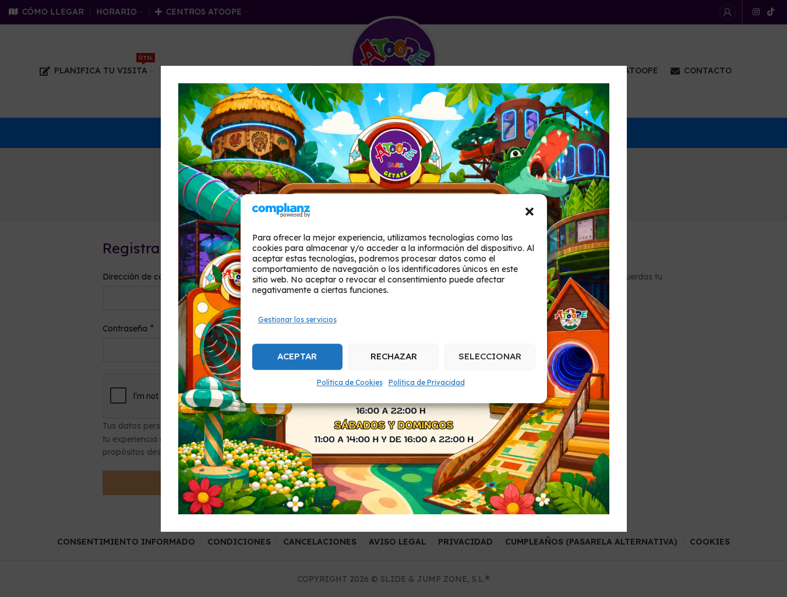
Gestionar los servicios (297, 319)
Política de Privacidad (427, 382)
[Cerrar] (621, 51)
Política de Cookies (350, 382)
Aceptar (297, 356)
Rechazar (393, 356)
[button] (529, 212)
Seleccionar (489, 356)
